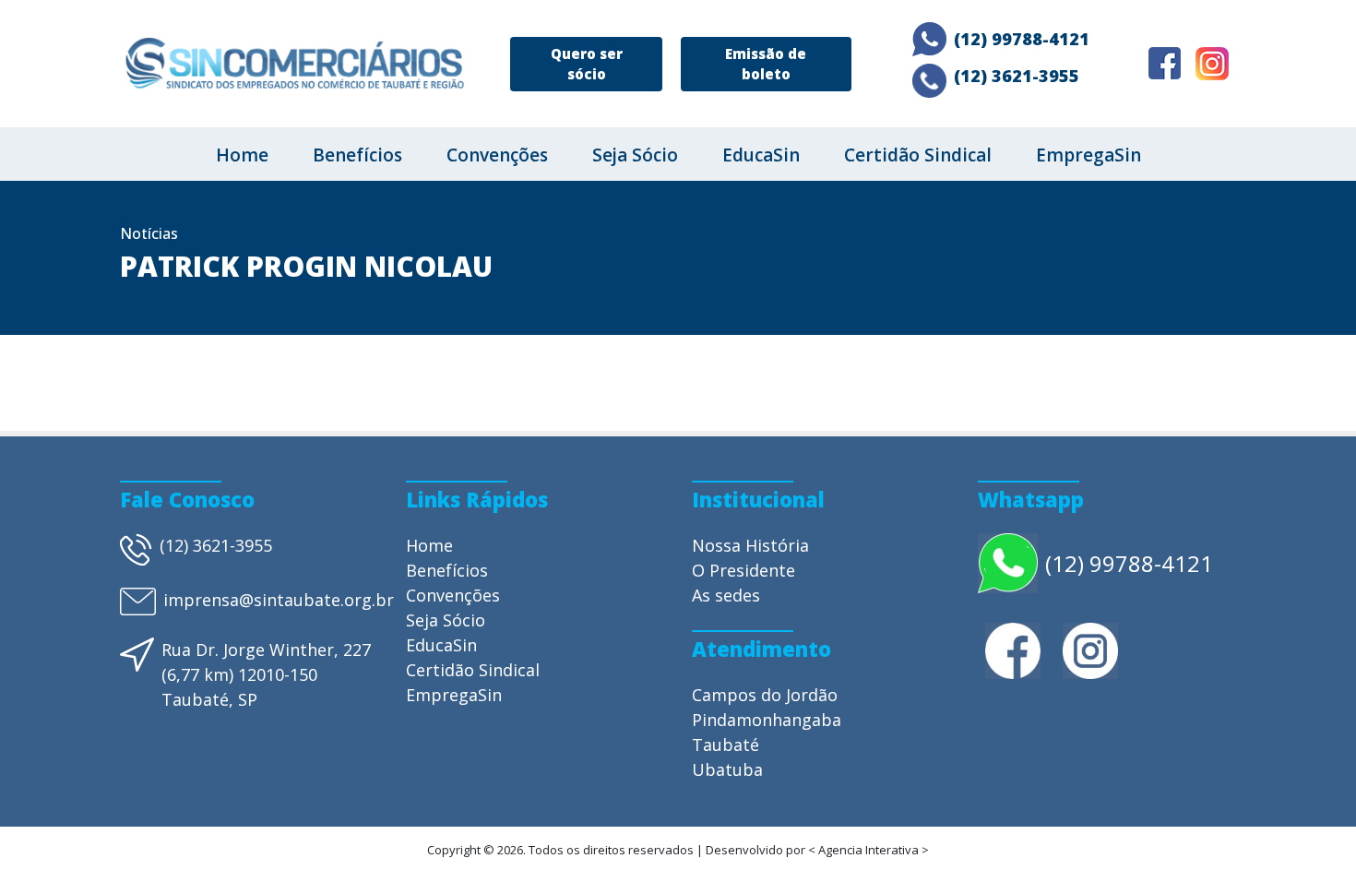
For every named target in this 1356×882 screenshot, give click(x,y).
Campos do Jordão (765, 695)
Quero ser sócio (587, 64)
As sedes (726, 595)
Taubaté (725, 744)
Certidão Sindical (918, 155)
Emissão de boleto (765, 64)
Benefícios (357, 155)
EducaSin (761, 155)
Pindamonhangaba (766, 720)
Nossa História (750, 545)
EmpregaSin (1088, 155)
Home (242, 155)
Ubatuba (727, 769)
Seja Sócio (635, 155)
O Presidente (743, 570)
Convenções (497, 155)
